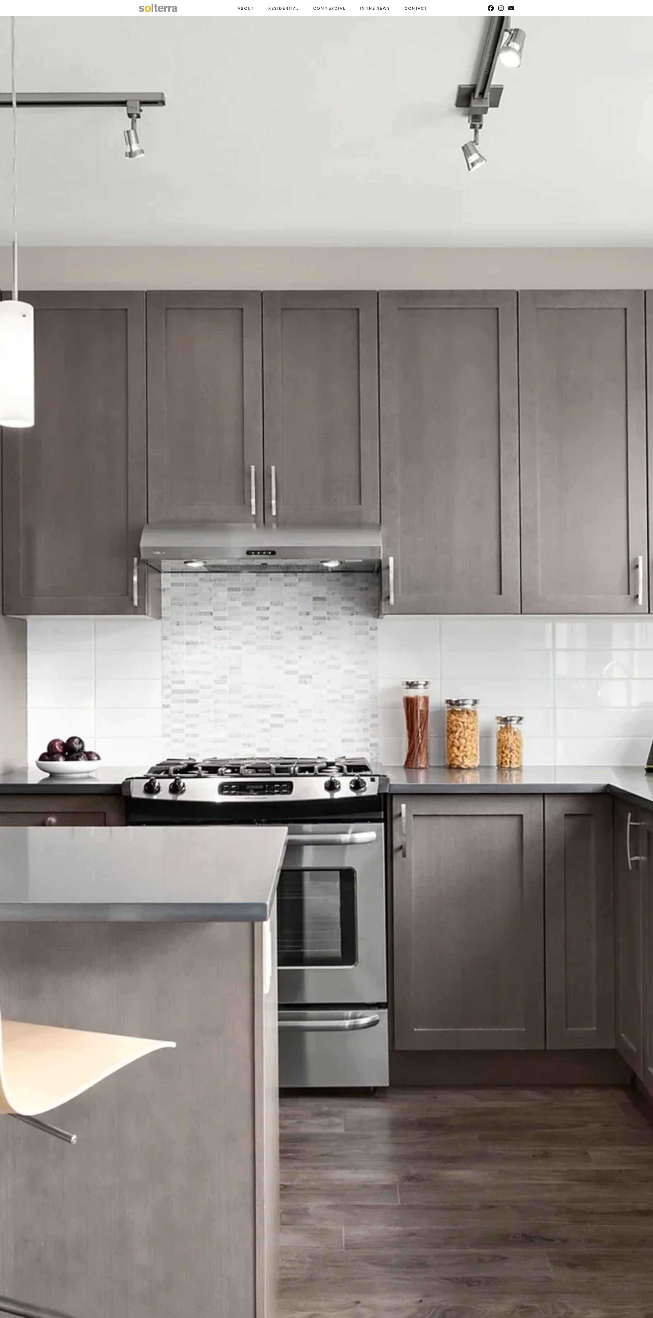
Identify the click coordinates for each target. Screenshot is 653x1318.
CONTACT (416, 8)
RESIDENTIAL (283, 8)
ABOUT (246, 8)
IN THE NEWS (375, 8)
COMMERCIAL (329, 8)
